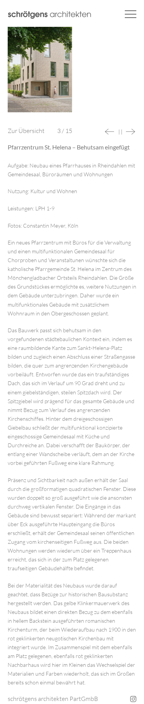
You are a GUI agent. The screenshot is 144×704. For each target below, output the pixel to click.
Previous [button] (109, 132)
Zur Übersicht (26, 131)
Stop (120, 132)
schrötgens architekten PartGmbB (53, 698)
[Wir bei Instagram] (132, 699)
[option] (72, 73)
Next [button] (130, 132)
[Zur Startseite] (49, 15)
